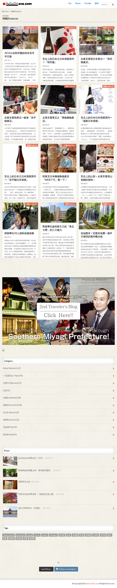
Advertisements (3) (11, 368)
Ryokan (44, 535)
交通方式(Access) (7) (12, 383)
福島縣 (11, 538)
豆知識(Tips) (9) (10, 427)
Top (69, 3)
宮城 (81, 535)
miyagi (29, 535)
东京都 (61, 535)
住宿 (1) (6, 390)
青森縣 (32, 538)
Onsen (37, 535)
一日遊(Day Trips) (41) (13, 375)
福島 (5, 538)
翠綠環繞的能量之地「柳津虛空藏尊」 (39, 470)
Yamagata (53, 535)
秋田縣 (19, 538)
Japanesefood (8, 535)
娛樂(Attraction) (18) (12, 405)
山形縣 (95, 535)
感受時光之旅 (28, 481)
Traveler (87, 3)
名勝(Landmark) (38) (12, 397)
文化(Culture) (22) (11, 412)
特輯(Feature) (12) (11, 420)
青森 (25, 538)
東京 (109, 535)
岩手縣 (103, 535)
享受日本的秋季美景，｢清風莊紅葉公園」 (41, 494)
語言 (97, 3)
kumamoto (20, 535)
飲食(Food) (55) (10, 434)
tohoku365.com (92, 583)
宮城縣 (88, 535)
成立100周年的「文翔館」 (34, 508)
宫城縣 (75, 535)
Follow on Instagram (67, 569)
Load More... (46, 569)
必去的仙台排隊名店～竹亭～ (35, 458)
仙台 (68, 535)
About (77, 3)
